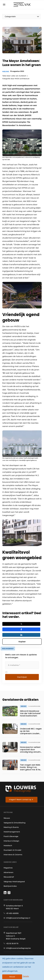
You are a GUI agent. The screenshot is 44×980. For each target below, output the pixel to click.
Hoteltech (8, 845)
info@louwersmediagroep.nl (18, 918)
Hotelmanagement (12, 832)
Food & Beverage (11, 836)
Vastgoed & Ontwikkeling (14, 823)
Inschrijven (22, 677)
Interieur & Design (11, 841)
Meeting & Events (11, 827)
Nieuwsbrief (9, 877)
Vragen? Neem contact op (20, 799)
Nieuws (5, 71)
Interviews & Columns (13, 855)
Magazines (8, 868)
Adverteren (8, 872)
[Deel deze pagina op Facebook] (21, 629)
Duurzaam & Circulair (12, 850)
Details (26, 976)
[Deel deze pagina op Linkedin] (21, 635)
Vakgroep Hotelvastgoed (14, 881)
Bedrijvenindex (10, 886)
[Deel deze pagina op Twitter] (21, 624)
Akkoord (12, 977)
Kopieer (22, 641)
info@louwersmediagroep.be (18, 948)
